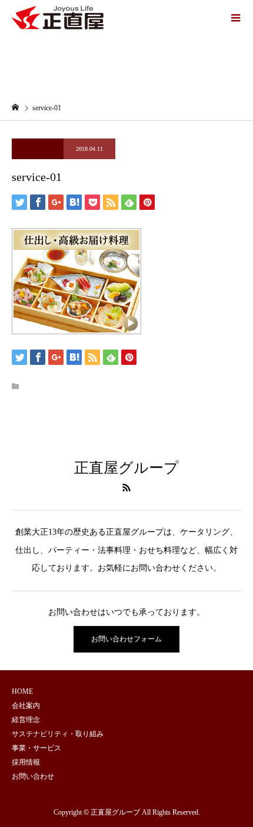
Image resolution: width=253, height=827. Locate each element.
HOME (22, 691)
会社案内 (26, 705)
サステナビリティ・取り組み (58, 734)
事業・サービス (36, 748)
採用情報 (26, 762)
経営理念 (26, 720)
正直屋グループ (126, 468)
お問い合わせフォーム (126, 639)
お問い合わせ (33, 776)
